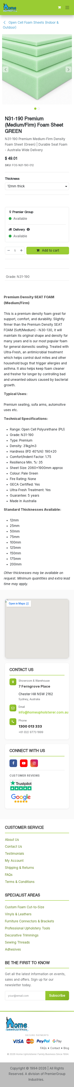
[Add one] (21, 250)
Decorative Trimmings (22, 935)
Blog (66, 1048)
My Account (14, 861)
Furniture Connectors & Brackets (29, 921)
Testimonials (14, 853)
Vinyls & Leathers (18, 914)
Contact (55, 1048)
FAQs (9, 875)
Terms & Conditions (20, 882)
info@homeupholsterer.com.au (43, 712)
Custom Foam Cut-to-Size (24, 907)
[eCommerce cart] (59, 7)
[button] (5, 69)
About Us (12, 840)
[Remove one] (8, 250)
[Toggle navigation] (67, 7)
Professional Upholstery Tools (27, 928)
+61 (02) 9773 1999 (31, 732)
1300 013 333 (30, 726)
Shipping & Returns (19, 868)
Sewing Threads (17, 942)
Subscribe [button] (57, 995)
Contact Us (13, 846)
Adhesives (13, 949)
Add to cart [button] (50, 250)
